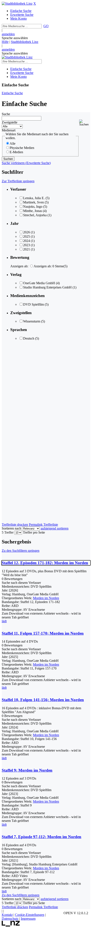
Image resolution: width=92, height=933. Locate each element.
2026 (26, 232)
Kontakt (7, 915)
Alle (12, 143)
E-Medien (16, 152)
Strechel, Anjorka (35, 215)
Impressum (28, 918)
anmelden (8, 34)
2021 (26, 249)
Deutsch (28, 338)
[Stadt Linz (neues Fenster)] (11, 925)
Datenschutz (10, 918)
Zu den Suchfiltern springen (20, 550)
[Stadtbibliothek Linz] (17, 3)
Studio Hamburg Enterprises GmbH (47, 287)
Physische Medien (22, 148)
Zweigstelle (9, 122)
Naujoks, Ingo (32, 206)
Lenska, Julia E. (34, 198)
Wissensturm (31, 321)
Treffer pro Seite (34, 532)
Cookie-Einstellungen (29, 915)
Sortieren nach (11, 528)
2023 (26, 245)
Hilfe (5, 42)
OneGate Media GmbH (39, 283)
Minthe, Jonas (32, 211)
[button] (84, 122)
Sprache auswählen (15, 38)
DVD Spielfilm (33, 304)
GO (46, 26)
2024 (26, 241)
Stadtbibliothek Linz (24, 42)
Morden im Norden (46, 598)
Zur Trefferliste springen (18, 181)
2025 (26, 236)
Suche (6, 114)
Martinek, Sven (33, 202)
